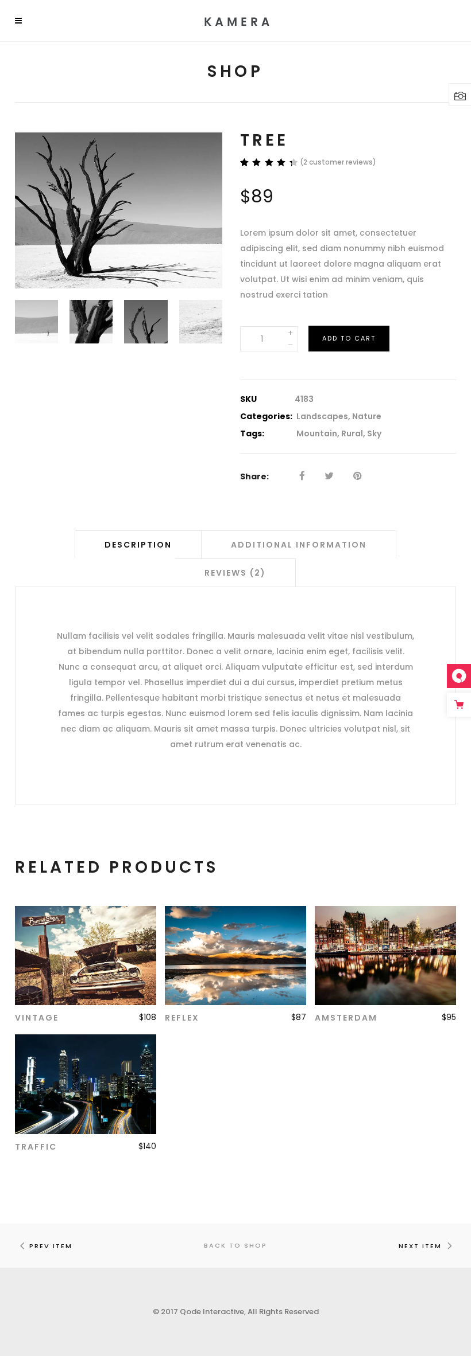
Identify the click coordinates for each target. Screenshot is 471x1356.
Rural (352, 433)
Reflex (182, 1017)
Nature (366, 416)
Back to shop (235, 1245)
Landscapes (322, 416)
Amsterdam (346, 1017)
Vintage (37, 1017)
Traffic (36, 1146)
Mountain (316, 433)
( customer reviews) (338, 162)
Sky (374, 433)
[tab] (138, 544)
